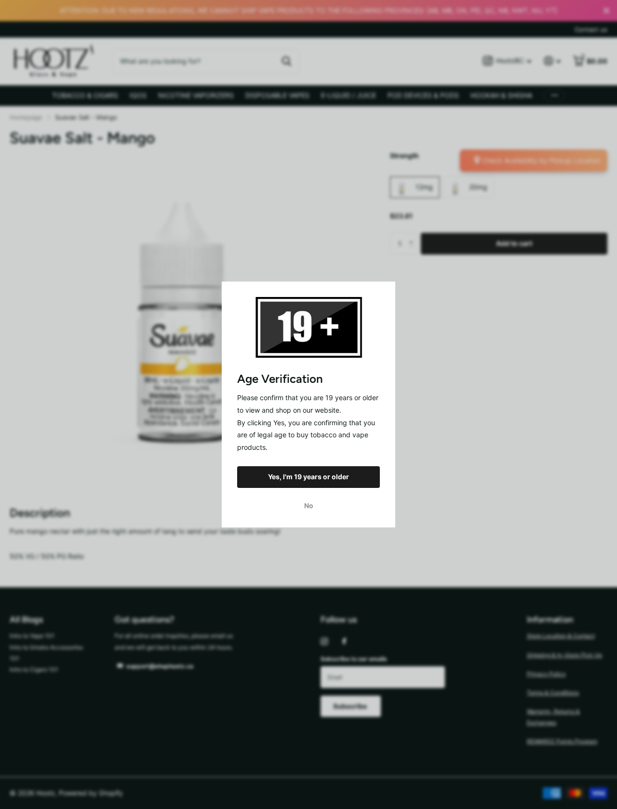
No (308, 505)
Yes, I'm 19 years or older (308, 476)
